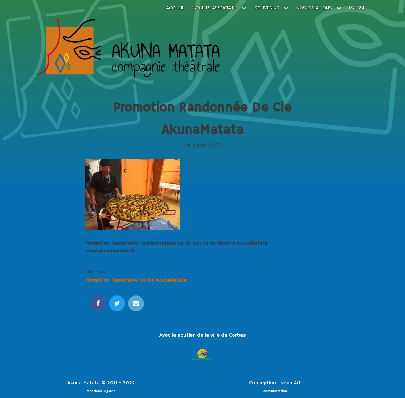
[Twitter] (117, 303)
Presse (357, 7)
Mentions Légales (101, 391)
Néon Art (290, 383)
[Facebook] (98, 303)
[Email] (136, 303)
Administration (275, 391)
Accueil (175, 7)
